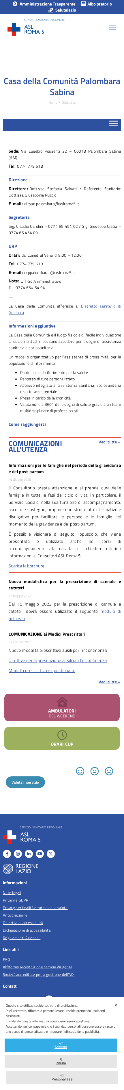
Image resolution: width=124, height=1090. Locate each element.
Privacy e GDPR (15, 900)
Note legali (12, 892)
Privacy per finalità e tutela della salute (35, 908)
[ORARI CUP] (62, 735)
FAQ (6, 959)
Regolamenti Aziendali (21, 938)
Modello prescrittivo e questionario (42, 670)
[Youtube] (40, 854)
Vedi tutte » (109, 442)
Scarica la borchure (27, 565)
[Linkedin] (29, 854)
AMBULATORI (62, 710)
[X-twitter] (51, 854)
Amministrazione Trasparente (47, 4)
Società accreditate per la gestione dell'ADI (38, 974)
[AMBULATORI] (62, 702)
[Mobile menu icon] (112, 27)
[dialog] (62, 1043)
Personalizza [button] (62, 1079)
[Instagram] (18, 854)
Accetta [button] (61, 1047)
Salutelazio (65, 10)
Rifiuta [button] (61, 1063)
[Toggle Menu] (113, 125)
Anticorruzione (15, 915)
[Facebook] (7, 854)
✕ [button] (116, 1005)
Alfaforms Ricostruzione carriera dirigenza (37, 967)
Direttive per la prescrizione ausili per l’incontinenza (58, 660)
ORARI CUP (62, 744)
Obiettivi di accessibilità (23, 923)
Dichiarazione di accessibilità (26, 930)
